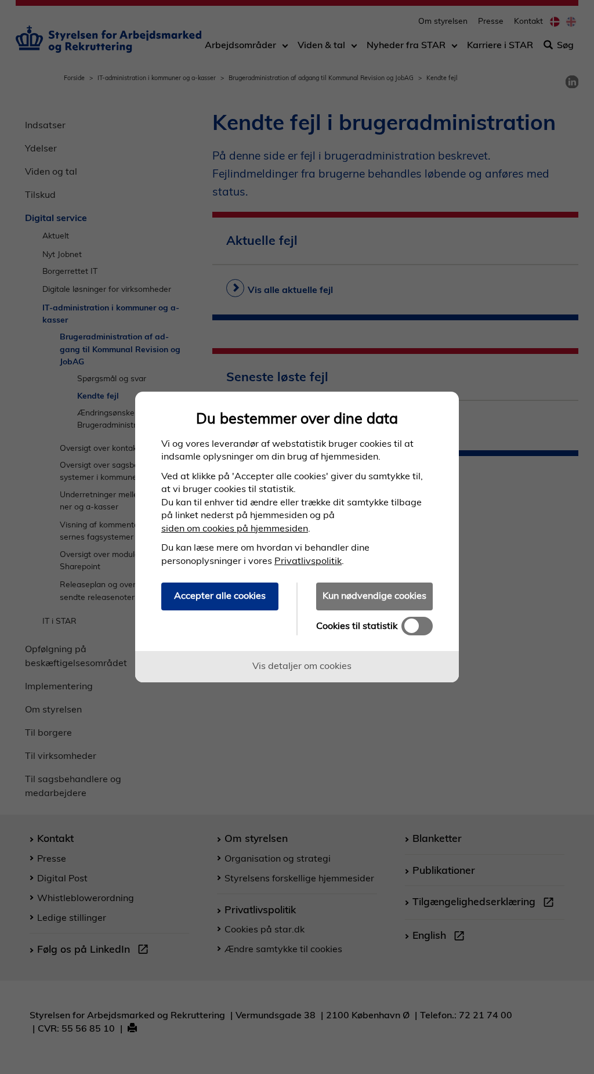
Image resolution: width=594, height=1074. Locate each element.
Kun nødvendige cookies (374, 595)
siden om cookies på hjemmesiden (234, 528)
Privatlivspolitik (308, 560)
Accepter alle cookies (220, 595)
